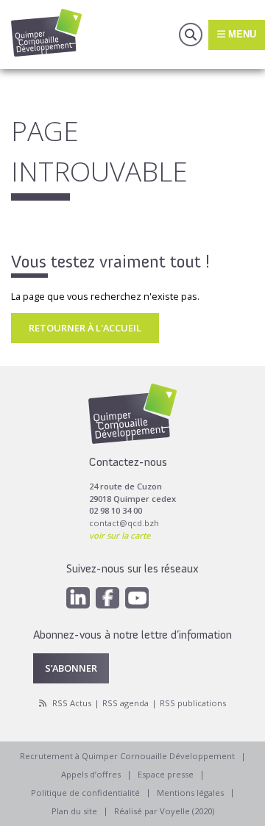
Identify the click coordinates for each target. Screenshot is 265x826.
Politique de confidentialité (85, 792)
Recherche (190, 34)
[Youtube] (137, 597)
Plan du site (74, 810)
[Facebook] (107, 597)
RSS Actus (71, 702)
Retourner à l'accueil (85, 327)
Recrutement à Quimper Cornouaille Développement (127, 755)
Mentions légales (190, 792)
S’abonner (71, 668)
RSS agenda (125, 702)
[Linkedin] (78, 597)
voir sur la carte (119, 535)
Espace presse (166, 774)
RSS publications (193, 702)
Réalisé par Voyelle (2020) (164, 810)
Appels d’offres (91, 774)
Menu (240, 34)
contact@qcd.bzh (124, 522)
